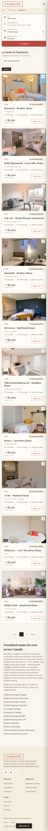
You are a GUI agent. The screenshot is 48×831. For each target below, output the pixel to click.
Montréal (7, 810)
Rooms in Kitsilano (11, 723)
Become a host (31, 787)
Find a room (12, 10)
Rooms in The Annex (12, 726)
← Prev (14, 634)
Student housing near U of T (15, 719)
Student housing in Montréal (15, 705)
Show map (23, 826)
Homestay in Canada (12, 712)
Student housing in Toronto (15, 702)
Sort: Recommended (11, 61)
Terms (13, 822)
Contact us (7, 791)
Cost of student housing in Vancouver (19, 730)
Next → (33, 634)
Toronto (6, 806)
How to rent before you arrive (16, 734)
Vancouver (7, 802)
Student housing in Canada (15, 694)
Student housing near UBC (15, 716)
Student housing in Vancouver (16, 698)
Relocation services (33, 783)
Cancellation (8, 787)
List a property (31, 791)
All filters (6, 69)
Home (4, 10)
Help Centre (8, 783)
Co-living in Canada (12, 709)
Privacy (6, 822)
